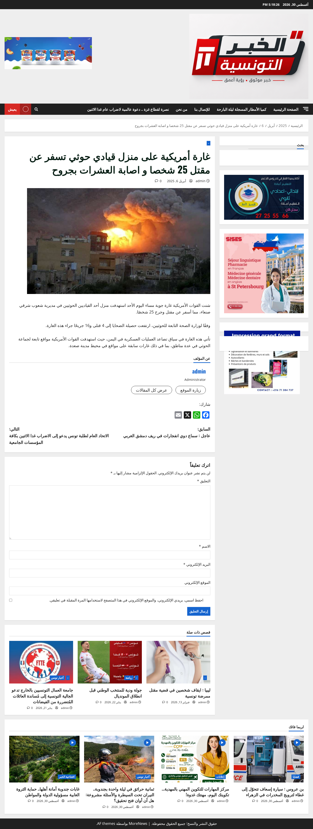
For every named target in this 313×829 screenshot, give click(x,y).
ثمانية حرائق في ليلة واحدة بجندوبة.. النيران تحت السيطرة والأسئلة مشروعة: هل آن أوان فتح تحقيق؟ (120, 794)
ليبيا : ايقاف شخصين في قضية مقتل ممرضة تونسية (179, 692)
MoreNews (138, 823)
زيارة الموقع (190, 390)
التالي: (59, 435)
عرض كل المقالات (151, 390)
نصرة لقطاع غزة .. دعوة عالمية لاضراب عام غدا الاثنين (128, 109)
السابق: (166, 432)
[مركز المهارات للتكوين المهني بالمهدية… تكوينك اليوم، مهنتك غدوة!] (194, 759)
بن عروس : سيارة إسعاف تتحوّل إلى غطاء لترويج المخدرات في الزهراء (273, 791)
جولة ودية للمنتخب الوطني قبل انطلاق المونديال (115, 692)
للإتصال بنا (202, 109)
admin (201, 181)
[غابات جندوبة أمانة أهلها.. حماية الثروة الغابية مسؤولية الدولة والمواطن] (44, 759)
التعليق (203, 480)
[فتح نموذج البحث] (36, 109)
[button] (305, 109)
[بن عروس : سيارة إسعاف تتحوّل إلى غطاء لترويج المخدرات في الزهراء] (269, 759)
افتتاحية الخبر (66, 777)
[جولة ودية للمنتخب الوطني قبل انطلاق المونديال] (110, 662)
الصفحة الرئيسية (285, 109)
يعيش (12, 109)
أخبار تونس (57, 678)
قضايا (296, 777)
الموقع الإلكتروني (197, 582)
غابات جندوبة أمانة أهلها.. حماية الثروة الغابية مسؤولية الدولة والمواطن (48, 791)
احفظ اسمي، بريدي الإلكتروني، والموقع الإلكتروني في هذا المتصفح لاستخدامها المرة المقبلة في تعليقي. (126, 600)
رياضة (129, 678)
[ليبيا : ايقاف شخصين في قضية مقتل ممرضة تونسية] (178, 662)
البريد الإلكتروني (196, 564)
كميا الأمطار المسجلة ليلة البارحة (241, 109)
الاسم (204, 546)
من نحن (181, 109)
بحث (300, 144)
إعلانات (220, 777)
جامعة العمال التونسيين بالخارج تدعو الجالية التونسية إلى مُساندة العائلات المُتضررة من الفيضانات (42, 695)
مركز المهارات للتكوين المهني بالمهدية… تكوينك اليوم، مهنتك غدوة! (195, 791)
